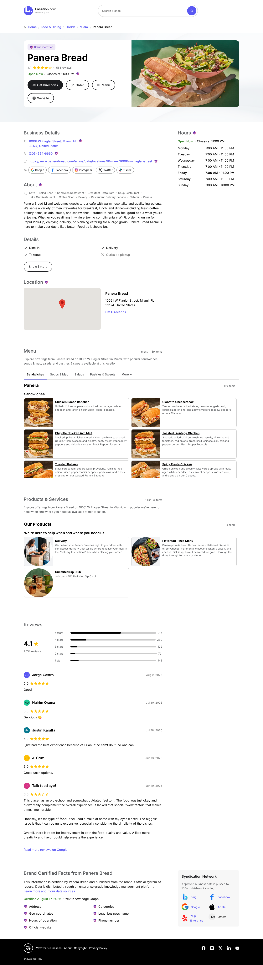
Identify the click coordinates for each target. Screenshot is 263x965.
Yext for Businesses (49, 948)
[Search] (191, 10)
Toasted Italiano (66, 464)
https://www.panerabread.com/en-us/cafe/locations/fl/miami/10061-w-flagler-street (90, 161)
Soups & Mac (59, 374)
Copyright (80, 948)
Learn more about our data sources (49, 891)
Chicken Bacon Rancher (72, 402)
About (68, 948)
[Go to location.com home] (40, 10)
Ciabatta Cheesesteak (178, 402)
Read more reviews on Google (45, 850)
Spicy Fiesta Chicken (177, 464)
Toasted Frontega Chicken (180, 433)
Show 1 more (38, 267)
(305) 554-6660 (41, 153)
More (125, 374)
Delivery (61, 541)
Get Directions (115, 312)
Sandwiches (35, 374)
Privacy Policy (98, 948)
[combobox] (148, 11)
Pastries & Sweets (102, 374)
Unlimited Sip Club (68, 572)
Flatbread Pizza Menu (177, 541)
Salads (79, 374)
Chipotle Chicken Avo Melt (73, 433)
